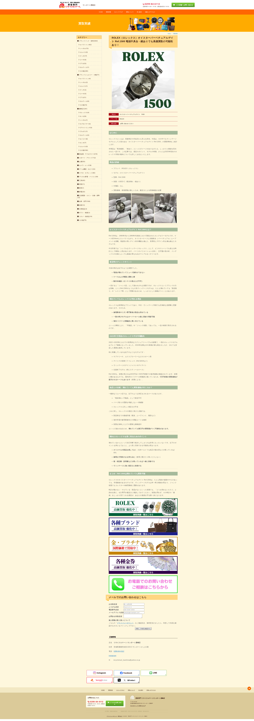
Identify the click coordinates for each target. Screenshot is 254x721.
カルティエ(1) (84, 67)
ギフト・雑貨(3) (84, 212)
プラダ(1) (82, 97)
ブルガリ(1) (83, 131)
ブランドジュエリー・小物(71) (89, 75)
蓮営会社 (120, 716)
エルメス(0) (83, 52)
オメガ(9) (82, 116)
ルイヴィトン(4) (85, 78)
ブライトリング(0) (85, 127)
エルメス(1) (83, 86)
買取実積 (108, 12)
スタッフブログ (118, 12)
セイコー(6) (83, 139)
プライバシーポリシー (125, 623)
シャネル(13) (84, 48)
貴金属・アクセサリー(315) (88, 154)
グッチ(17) (83, 56)
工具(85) (82, 180)
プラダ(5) (82, 63)
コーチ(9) (82, 60)
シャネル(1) (83, 120)
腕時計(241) (83, 109)
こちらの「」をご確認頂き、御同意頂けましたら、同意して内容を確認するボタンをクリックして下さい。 (143, 623)
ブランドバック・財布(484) (88, 41)
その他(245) (83, 71)
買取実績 (175, 33)
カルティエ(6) (84, 101)
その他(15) (83, 105)
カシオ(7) (82, 142)
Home (169, 33)
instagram (112, 656)
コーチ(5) (82, 93)
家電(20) (82, 192)
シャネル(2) (83, 82)
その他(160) (83, 150)
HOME (101, 12)
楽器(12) (82, 205)
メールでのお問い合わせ (115, 703)
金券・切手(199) (84, 201)
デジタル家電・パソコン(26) (88, 176)
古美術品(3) (83, 209)
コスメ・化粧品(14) (85, 216)
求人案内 (139, 12)
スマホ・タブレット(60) (87, 173)
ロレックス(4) (84, 112)
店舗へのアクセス (150, 12)
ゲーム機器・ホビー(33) (87, 169)
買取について (130, 12)
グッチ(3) (82, 90)
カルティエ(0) (84, 135)
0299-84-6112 (119, 651)
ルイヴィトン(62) (85, 44)
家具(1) (81, 188)
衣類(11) (82, 184)
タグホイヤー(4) (85, 124)
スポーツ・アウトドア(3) (87, 158)
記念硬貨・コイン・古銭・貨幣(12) (88, 196)
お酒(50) (82, 161)
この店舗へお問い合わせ (184, 5)
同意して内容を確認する (143, 628)
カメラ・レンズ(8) (85, 165)
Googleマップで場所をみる (137, 705)
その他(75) (83, 220)
